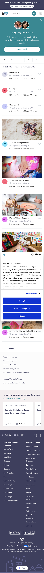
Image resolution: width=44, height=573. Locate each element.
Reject (22, 316)
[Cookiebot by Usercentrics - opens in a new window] (31, 254)
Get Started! (22, 49)
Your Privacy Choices (15, 546)
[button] (39, 73)
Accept (22, 301)
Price (21, 60)
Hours (38, 60)
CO (4, 348)
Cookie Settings (20, 308)
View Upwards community (14, 398)
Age (29, 60)
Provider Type (9, 60)
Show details (31, 293)
